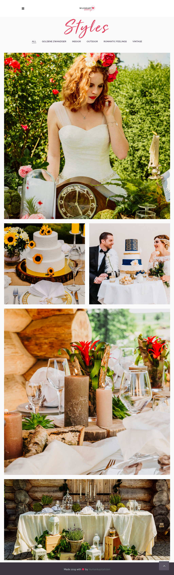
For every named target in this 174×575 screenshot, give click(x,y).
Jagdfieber (87, 387)
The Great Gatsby (130, 259)
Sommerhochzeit (44, 259)
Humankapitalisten (99, 569)
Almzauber (87, 514)
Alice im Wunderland (87, 131)
